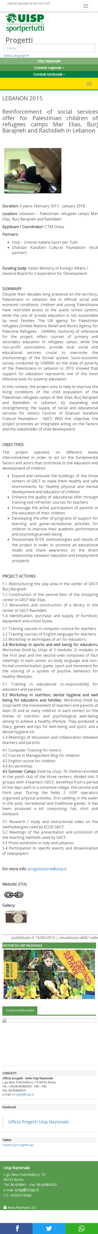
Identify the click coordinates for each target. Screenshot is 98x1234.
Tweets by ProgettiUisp (18, 1145)
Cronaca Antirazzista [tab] (20, 1010)
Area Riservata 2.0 (21, 1207)
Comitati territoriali (48, 74)
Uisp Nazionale (49, 61)
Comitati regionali (48, 67)
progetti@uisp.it (23, 1094)
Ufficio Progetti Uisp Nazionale (38, 1122)
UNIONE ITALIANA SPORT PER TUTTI (28, 3)
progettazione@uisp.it (47, 868)
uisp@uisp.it (27, 1190)
